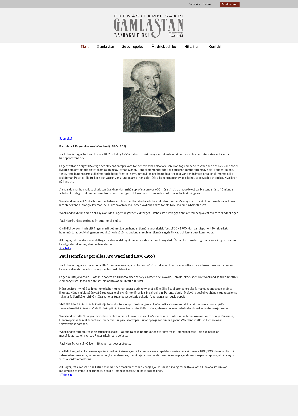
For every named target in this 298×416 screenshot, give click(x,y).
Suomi (207, 4)
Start (85, 46)
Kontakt (215, 46)
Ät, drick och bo (164, 46)
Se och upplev (132, 46)
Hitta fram (192, 46)
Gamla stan (105, 46)
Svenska (194, 4)
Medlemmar (230, 4)
